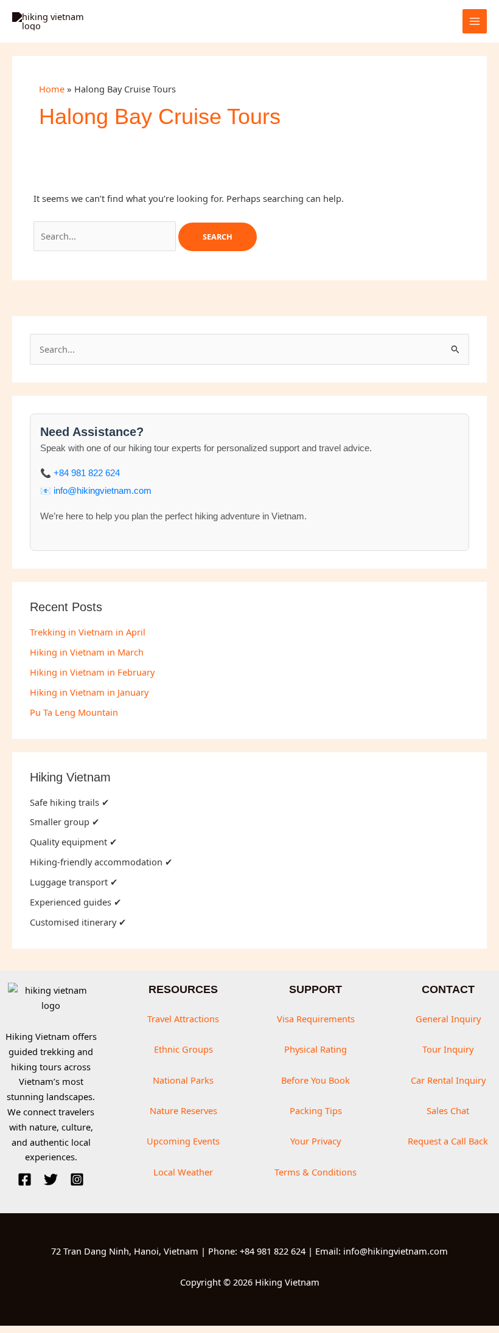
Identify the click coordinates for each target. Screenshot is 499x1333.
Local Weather (183, 1172)
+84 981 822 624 (87, 473)
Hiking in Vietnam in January (89, 692)
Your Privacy (315, 1141)
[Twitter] (51, 1179)
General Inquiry (448, 1019)
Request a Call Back (448, 1141)
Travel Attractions (183, 1019)
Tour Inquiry (447, 1049)
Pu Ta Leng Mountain (74, 712)
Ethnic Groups (183, 1049)
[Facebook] (25, 1179)
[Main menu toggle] (474, 21)
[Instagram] (77, 1179)
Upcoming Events (183, 1141)
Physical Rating (315, 1049)
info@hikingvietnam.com (103, 491)
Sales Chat (448, 1110)
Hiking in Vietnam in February (92, 672)
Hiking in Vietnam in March (87, 652)
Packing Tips (316, 1110)
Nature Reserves (183, 1110)
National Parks (183, 1080)
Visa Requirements (316, 1019)
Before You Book (315, 1080)
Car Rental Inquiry (448, 1080)
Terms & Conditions (315, 1172)
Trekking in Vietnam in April (87, 632)
